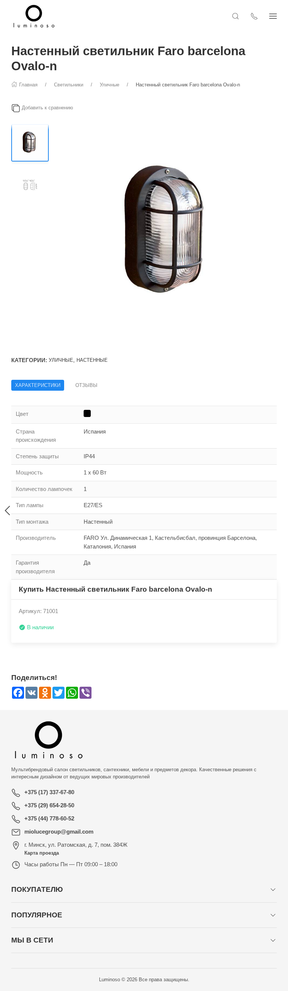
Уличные (61, 360)
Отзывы (86, 385)
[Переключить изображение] (30, 143)
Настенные (92, 360)
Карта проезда (41, 853)
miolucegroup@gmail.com (58, 831)
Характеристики (37, 385)
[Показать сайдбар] (273, 16)
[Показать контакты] (254, 16)
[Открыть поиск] (235, 16)
